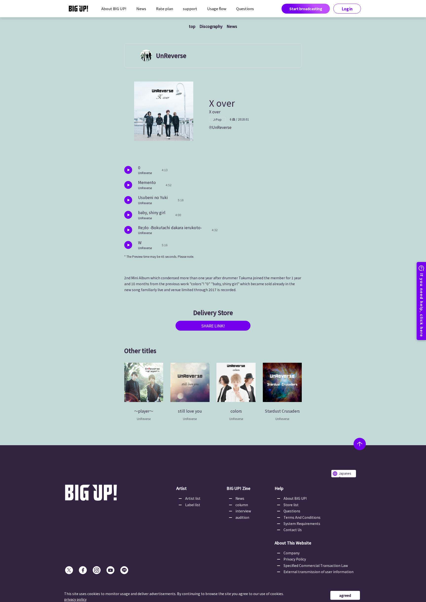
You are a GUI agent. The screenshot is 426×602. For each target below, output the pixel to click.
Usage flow (216, 8)
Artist (181, 488)
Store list (291, 504)
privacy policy (75, 599)
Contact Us (293, 529)
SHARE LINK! (213, 326)
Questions (245, 8)
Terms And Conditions (302, 517)
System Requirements (302, 523)
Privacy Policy (295, 559)
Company (292, 552)
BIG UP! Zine (238, 488)
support (190, 8)
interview (243, 510)
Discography (211, 26)
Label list (192, 504)
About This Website (293, 543)
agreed (345, 595)
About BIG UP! (113, 8)
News (141, 8)
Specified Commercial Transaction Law (316, 565)
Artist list (192, 498)
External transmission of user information (319, 571)
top (192, 26)
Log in (347, 8)
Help (279, 488)
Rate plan (164, 8)
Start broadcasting (305, 8)
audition (242, 517)
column (241, 504)
